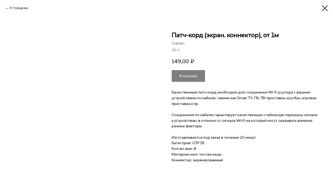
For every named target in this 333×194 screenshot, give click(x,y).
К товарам (19, 8)
